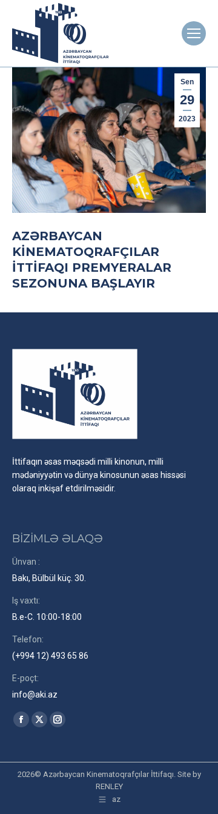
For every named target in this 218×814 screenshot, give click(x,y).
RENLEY (109, 786)
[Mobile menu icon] (194, 33)
